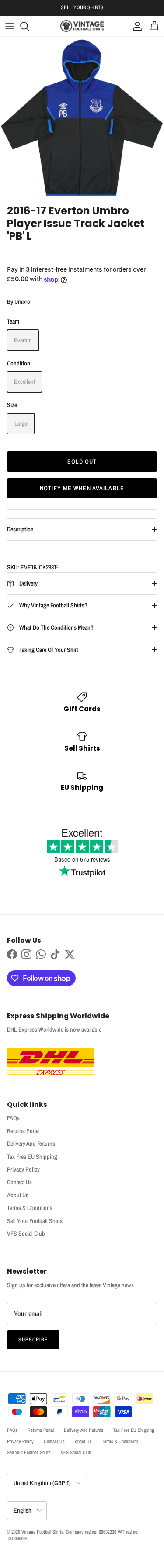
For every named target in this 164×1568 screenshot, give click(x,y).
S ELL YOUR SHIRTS (82, 7)
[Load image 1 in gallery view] (82, 118)
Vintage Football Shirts (42, 1532)
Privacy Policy (23, 1169)
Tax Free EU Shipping (32, 1157)
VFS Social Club (26, 1233)
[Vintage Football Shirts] (82, 26)
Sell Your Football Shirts (35, 1221)
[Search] (28, 26)
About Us (17, 1195)
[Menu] (9, 26)
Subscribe (33, 1339)
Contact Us (19, 1182)
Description (20, 529)
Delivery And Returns (31, 1144)
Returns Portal (23, 1131)
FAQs (13, 1118)
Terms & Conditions (29, 1208)
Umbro (22, 302)
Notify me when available (82, 488)
